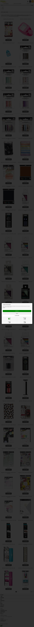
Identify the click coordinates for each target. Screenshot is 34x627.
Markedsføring (24, 317)
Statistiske (25, 321)
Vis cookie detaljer (17, 315)
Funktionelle (9, 321)
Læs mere (4, 307)
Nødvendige (9, 317)
